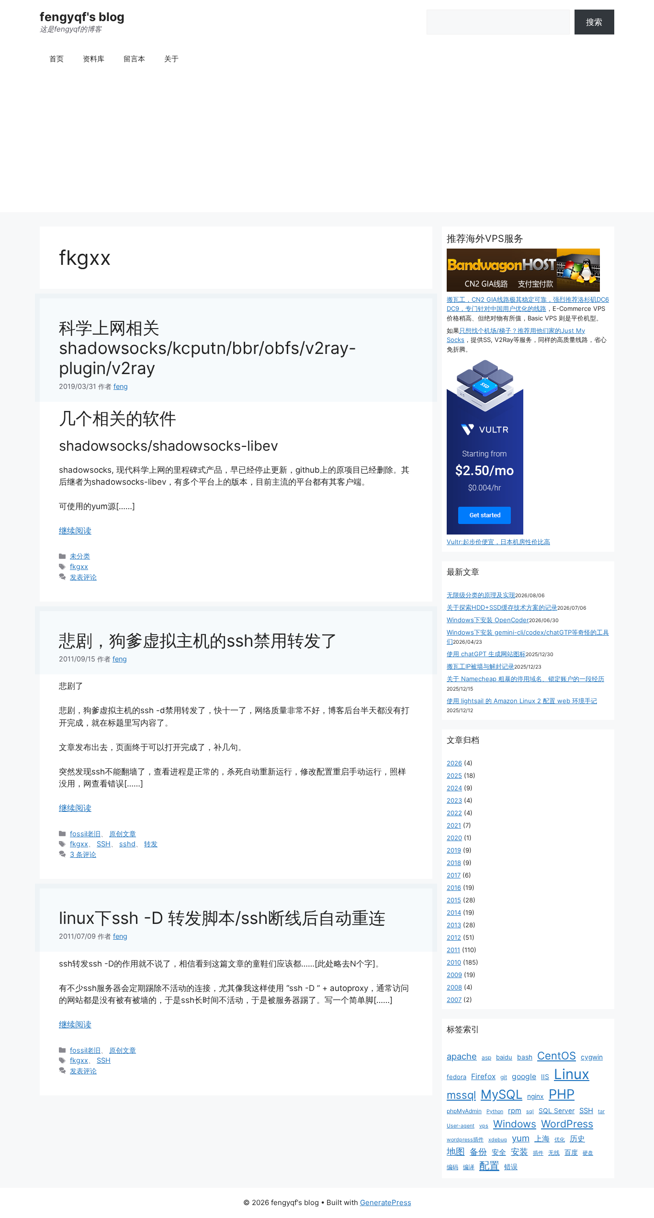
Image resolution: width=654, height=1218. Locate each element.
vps (483, 1126)
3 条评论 (83, 854)
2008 (454, 987)
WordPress (567, 1123)
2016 (454, 887)
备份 (478, 1152)
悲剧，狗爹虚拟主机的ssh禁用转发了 (198, 640)
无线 (554, 1152)
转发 (151, 844)
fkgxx (79, 566)
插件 (538, 1153)
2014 (454, 912)
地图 (456, 1151)
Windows (514, 1124)
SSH (104, 844)
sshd (127, 844)
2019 (454, 850)
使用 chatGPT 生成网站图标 (486, 654)
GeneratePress (385, 1202)
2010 (454, 962)
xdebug (497, 1140)
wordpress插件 (465, 1140)
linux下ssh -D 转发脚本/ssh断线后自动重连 (222, 918)
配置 (489, 1166)
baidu (504, 1057)
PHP (562, 1094)
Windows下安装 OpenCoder (488, 620)
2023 (454, 800)
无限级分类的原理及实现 (481, 595)
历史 (577, 1138)
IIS (545, 1077)
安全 (499, 1152)
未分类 (80, 556)
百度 (571, 1152)
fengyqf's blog (82, 17)
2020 (454, 838)
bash (524, 1057)
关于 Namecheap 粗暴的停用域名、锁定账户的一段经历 (525, 679)
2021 (454, 825)
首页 (56, 58)
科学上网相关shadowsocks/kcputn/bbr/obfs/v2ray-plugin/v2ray (207, 348)
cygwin (592, 1057)
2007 (454, 999)
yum (521, 1138)
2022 (454, 813)
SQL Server (557, 1111)
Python (494, 1111)
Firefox (483, 1076)
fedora (456, 1077)
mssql (461, 1095)
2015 (454, 900)
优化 (559, 1140)
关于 (171, 58)
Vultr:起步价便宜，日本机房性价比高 (498, 542)
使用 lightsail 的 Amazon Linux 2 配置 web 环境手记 (522, 701)
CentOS (556, 1055)
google (524, 1076)
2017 (454, 875)
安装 (519, 1152)
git (503, 1077)
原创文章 (122, 834)
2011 (453, 950)
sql (530, 1111)
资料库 (93, 58)
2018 (454, 862)
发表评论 (83, 577)
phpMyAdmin (464, 1111)
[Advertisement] (327, 145)
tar (601, 1111)
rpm (514, 1110)
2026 (454, 763)
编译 (468, 1167)
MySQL (501, 1094)
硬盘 (588, 1153)
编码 (452, 1167)
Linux (571, 1074)
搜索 (594, 22)
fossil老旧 (85, 834)
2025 (454, 775)
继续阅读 (75, 530)
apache (462, 1056)
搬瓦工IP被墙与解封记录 (480, 666)
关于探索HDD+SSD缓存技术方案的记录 (502, 607)
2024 (454, 788)
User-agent (460, 1126)
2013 (454, 925)
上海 (542, 1138)
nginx (535, 1096)
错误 (511, 1167)
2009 (454, 975)
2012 (454, 937)
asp (486, 1057)
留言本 (134, 58)
